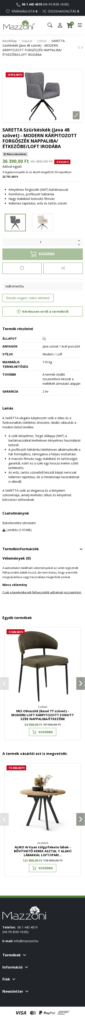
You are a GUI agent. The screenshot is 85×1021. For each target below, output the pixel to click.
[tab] (42, 549)
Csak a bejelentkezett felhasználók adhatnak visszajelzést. (42, 592)
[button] (4, 683)
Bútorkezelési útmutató (19, 523)
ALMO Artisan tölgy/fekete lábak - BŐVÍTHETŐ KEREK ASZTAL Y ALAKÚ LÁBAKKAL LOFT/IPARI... (42, 851)
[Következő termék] (82, 48)
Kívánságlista (24, 11)
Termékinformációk (20, 549)
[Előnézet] (75, 652)
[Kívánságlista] (22, 268)
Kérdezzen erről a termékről (44, 311)
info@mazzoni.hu (26, 941)
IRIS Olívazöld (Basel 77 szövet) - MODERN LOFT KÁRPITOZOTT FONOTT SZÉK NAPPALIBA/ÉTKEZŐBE (42, 715)
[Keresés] (50, 25)
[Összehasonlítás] (63, 268)
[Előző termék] (79, 48)
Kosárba (46, 732)
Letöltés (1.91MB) (18, 530)
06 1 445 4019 (31, 4)
